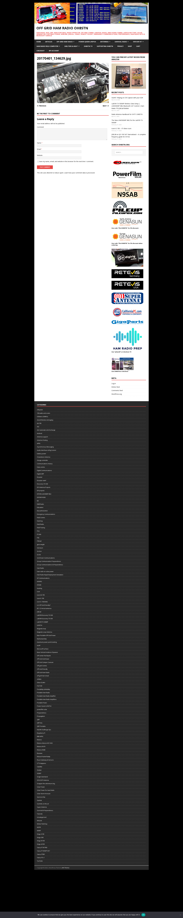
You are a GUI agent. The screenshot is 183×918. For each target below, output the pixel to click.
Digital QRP (40, 474)
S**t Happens (41, 763)
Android (39, 433)
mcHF (38, 645)
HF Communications (43, 578)
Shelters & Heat (71, 46)
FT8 (38, 538)
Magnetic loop (41, 629)
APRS (38, 443)
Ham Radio (40, 568)
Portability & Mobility (43, 689)
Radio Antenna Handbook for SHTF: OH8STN (127, 114)
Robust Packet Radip (43, 756)
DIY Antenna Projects (43, 487)
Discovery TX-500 (42, 484)
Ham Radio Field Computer (47, 46)
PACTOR (39, 686)
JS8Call (39, 612)
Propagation (41, 716)
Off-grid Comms (42, 666)
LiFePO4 (39, 625)
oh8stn (39, 679)
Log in (114, 383)
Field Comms (41, 518)
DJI (38, 501)
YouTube (40, 861)
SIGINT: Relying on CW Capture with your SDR (127, 98)
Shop (130, 46)
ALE (38, 427)
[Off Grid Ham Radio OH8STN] (91, 22)
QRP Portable (41, 726)
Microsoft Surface (42, 649)
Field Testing (41, 528)
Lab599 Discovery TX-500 (45, 615)
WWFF (39, 831)
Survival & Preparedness (45, 810)
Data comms (41, 467)
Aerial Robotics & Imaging (45, 420)
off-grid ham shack (43, 676)
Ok (143, 915)
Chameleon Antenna (43, 457)
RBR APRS (40, 736)
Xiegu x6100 (41, 844)
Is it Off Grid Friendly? (44, 605)
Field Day (40, 521)
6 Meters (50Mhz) (42, 416)
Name (39, 143)
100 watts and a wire (43, 413)
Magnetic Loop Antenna (44, 632)
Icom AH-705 (41, 595)
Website (39, 155)
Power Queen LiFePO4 (87, 42)
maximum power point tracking (47, 642)
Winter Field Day (42, 824)
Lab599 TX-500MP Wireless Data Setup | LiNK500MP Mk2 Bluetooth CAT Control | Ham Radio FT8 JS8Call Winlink (128, 106)
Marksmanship (42, 639)
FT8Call (39, 541)
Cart (138, 46)
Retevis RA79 (41, 746)
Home (38, 42)
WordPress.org (117, 394)
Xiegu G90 (40, 837)
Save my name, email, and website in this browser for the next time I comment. (66, 161)
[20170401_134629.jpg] (73, 102)
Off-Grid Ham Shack (65, 42)
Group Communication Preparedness (49, 561)
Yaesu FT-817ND (42, 847)
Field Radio (40, 524)
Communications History (45, 464)
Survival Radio (121, 42)
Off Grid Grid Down (43, 659)
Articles (48, 42)
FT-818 (39, 534)
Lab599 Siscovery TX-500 (45, 619)
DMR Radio (40, 504)
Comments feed (117, 390)
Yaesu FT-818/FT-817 (43, 851)
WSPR (39, 827)
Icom (38, 592)
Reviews (39, 753)
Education (40, 507)
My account (54, 51)
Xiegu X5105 (41, 841)
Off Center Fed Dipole (44, 656)
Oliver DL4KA (41, 682)
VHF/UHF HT (137, 42)
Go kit (39, 555)
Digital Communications (44, 470)
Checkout (41, 51)
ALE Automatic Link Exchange (46, 430)
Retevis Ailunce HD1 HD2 (45, 743)
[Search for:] (128, 152)
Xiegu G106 (40, 834)
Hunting (39, 588)
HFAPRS (39, 581)
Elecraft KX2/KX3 (42, 511)
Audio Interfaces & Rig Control (46, 450)
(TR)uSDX (40, 410)
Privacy (120, 46)
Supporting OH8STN (105, 46)
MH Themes (65, 868)
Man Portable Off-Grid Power (46, 635)
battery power (41, 454)
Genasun (40, 548)
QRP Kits (39, 723)
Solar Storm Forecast (43, 794)
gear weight (40, 544)
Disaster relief (41, 480)
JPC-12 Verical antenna (44, 608)
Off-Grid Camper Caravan (45, 662)
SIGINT (39, 773)
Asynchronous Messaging (45, 447)
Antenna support (42, 437)
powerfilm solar (42, 709)
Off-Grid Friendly (42, 669)
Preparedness (41, 713)
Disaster (39, 477)
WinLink (39, 821)
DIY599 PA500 (41, 497)
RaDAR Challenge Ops (44, 730)
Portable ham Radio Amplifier (46, 696)
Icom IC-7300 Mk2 (42, 602)
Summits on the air (43, 804)
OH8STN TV (88, 46)
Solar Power (41, 787)
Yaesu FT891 (41, 854)
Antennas (104, 42)
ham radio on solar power (45, 571)
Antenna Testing (42, 440)
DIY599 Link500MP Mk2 (44, 494)
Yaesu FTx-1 (41, 857)
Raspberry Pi (41, 733)
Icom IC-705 (40, 598)
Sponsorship (41, 797)
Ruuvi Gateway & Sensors (45, 760)
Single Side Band (42, 777)
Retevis (39, 740)
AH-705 (39, 423)
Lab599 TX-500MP (42, 622)
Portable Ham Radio (43, 693)
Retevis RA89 (41, 750)
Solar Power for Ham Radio (45, 790)
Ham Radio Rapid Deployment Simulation (50, 575)
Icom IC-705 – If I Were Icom (121, 128)
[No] (180, 915)
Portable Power (42, 703)
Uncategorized (41, 817)
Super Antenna (42, 807)
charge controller (42, 460)
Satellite (39, 767)
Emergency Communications (46, 514)
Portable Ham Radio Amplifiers (47, 699)
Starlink (39, 800)
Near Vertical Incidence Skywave (47, 652)
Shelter (39, 770)
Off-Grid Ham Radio (43, 672)
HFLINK (39, 585)
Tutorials (40, 814)
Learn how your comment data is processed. (79, 173)
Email (39, 149)
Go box (39, 551)
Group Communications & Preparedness (50, 565)
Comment (40, 127)
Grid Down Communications (46, 558)
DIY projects (40, 491)
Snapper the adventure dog (46, 783)
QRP (38, 720)
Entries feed (116, 387)
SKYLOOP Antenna (43, 780)
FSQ (38, 531)
